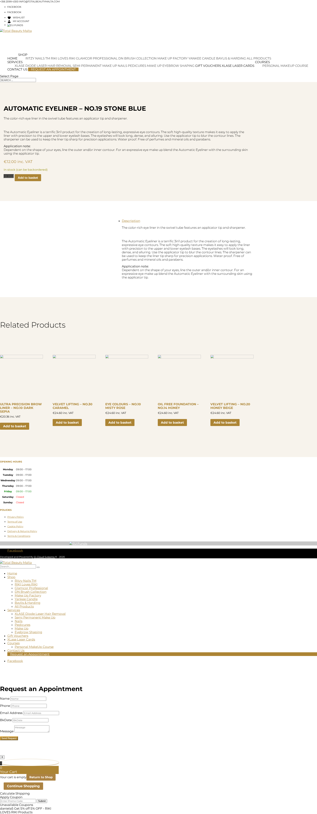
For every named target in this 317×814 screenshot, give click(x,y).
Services (15, 62)
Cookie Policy (15, 526)
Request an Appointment (53, 69)
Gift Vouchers (208, 66)
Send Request (9, 738)
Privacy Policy (15, 516)
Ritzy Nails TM (37, 58)
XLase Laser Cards (238, 66)
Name (5, 698)
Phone (5, 706)
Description (131, 221)
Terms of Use (14, 521)
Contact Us (17, 69)
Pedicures (137, 66)
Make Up (154, 66)
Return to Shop (41, 777)
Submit (42, 801)
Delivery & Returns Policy (22, 531)
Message (7, 731)
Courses (262, 62)
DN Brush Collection (137, 58)
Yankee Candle (201, 58)
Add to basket (28, 178)
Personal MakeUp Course (285, 66)
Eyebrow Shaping (178, 66)
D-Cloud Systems (44, 556)
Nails (122, 66)
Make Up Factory (172, 58)
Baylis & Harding (231, 58)
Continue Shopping (23, 786)
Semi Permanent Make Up (95, 66)
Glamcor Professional (97, 58)
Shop (22, 55)
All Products (259, 58)
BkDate (6, 720)
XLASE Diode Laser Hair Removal (40, 614)
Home (12, 58)
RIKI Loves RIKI (63, 58)
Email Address (11, 713)
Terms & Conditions (18, 535)
